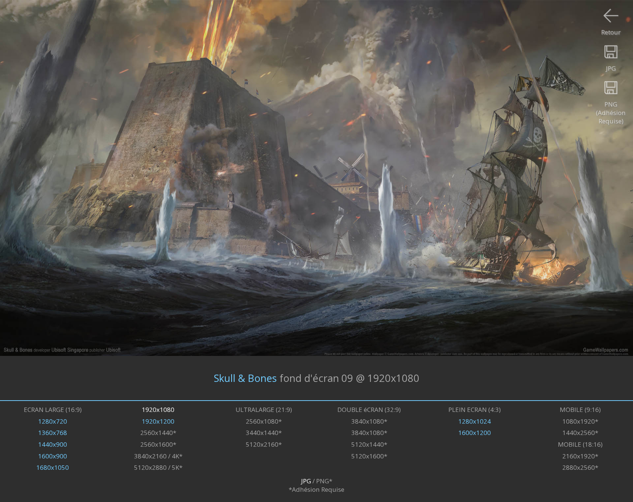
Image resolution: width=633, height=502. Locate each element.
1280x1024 (474, 421)
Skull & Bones (245, 378)
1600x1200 (474, 432)
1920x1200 (158, 421)
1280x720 (52, 421)
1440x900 (52, 444)
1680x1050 (52, 467)
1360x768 (52, 432)
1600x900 (52, 456)
